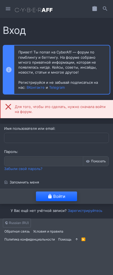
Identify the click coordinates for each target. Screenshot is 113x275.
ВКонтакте (36, 87)
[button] (8, 9)
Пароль (10, 151)
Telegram (57, 87)
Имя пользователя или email (29, 128)
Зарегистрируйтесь (85, 210)
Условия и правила (48, 231)
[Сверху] (76, 240)
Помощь (65, 239)
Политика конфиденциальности (29, 239)
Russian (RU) (18, 223)
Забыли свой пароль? (23, 168)
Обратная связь (17, 231)
